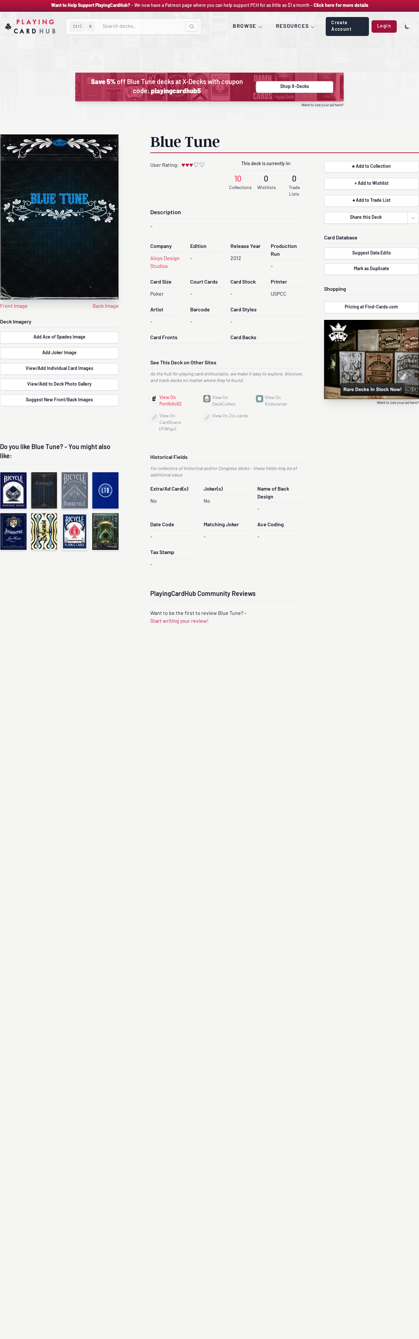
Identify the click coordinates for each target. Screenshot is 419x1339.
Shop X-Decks (294, 86)
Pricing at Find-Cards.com (371, 307)
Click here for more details (341, 5)
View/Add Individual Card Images (59, 368)
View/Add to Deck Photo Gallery (59, 384)
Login (384, 26)
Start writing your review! (179, 621)
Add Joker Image (59, 353)
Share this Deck (366, 217)
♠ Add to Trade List (372, 200)
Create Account (341, 26)
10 (238, 179)
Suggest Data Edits (371, 253)
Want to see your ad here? (322, 105)
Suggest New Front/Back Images (59, 400)
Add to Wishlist (372, 183)
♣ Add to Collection (371, 166)
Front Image (14, 306)
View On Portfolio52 (170, 401)
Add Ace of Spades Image (59, 337)
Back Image (106, 306)
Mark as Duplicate (371, 269)
